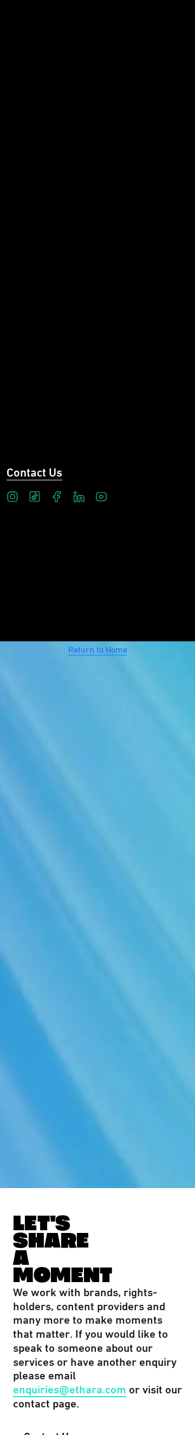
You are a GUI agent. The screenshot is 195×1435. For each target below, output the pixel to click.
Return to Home (97, 648)
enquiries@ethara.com (69, 1388)
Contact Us (34, 471)
